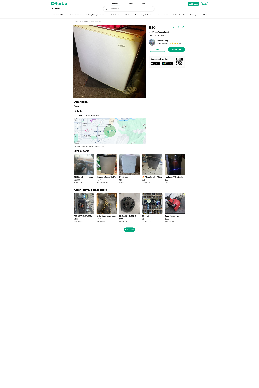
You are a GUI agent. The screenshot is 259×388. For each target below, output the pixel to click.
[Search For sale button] (105, 8)
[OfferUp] (59, 4)
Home (76, 22)
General (81, 22)
